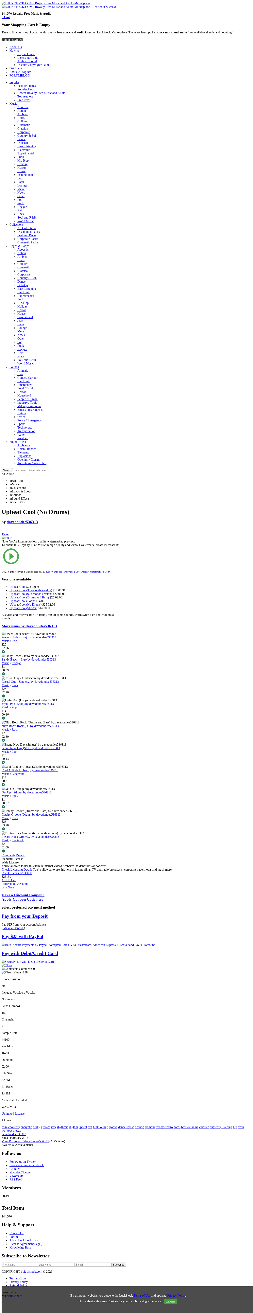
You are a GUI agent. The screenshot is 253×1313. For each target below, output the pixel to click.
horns (177, 1127)
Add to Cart (9, 880)
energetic (26, 1127)
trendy (160, 1127)
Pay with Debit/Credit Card (30, 953)
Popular (14, 82)
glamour (150, 1127)
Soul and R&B (26, 217)
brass (184, 1127)
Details (20, 855)
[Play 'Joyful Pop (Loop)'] (62, 718)
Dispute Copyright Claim (33, 64)
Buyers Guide (26, 54)
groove (113, 1127)
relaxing (193, 1127)
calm (5, 1127)
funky (36, 1127)
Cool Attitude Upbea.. (15, 770)
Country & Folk (27, 135)
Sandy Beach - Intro (14, 659)
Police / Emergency (29, 420)
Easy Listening (26, 146)
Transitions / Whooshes (31, 463)
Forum (13, 1236)
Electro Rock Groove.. (16, 836)
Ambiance (23, 445)
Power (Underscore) (14, 637)
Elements (23, 452)
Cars (20, 374)
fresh (241, 1127)
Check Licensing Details (17, 869)
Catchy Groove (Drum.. (16, 814)
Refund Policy (18, 1285)
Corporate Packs (27, 238)
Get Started (16, 68)
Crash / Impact (26, 449)
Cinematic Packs (27, 242)
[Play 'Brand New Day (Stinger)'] (62, 763)
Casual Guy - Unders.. (16, 681)
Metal (21, 189)
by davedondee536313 (42, 637)
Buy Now (8, 887)
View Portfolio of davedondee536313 (25, 1141)
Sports (21, 424)
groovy (45, 1127)
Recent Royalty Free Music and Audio (41, 93)
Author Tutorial (27, 61)
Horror (21, 167)
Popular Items (26, 89)
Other (21, 196)
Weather (22, 438)
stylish (130, 1127)
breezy (17, 1130)
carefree (204, 1127)
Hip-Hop (23, 160)
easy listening (223, 1127)
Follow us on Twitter (22, 1161)
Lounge (22, 185)
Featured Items (26, 85)
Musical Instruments (29, 409)
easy (17, 1127)
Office (21, 416)
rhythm (73, 1127)
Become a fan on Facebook (26, 1165)
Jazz (20, 178)
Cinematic (23, 125)
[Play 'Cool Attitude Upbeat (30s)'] (62, 785)
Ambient (22, 114)
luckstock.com (33, 1271)
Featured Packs (26, 235)
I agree (170, 1301)
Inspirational (25, 174)
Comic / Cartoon (27, 377)
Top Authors (25, 96)
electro (168, 1127)
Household (24, 395)
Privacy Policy (18, 1282)
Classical (22, 128)
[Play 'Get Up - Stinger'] (62, 807)
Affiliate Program (20, 72)
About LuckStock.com (23, 1240)
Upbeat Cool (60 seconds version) (30, 593)
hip (235, 1127)
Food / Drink (25, 388)
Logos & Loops (19, 246)
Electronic (23, 149)
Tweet (5, 534)
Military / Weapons (29, 406)
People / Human (27, 399)
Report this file (54, 571)
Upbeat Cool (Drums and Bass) (29, 597)
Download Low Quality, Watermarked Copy (87, 571)
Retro (20, 210)
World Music (25, 221)
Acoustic (22, 107)
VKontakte (16, 1176)
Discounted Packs (28, 231)
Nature (21, 413)
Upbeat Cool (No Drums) (25, 604)
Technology (24, 427)
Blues (21, 117)
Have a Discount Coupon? (23, 897)
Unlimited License (13, 1113)
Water (21, 434)
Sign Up (17, 39)
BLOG (25, 75)
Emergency (24, 384)
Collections (16, 224)
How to (14, 50)
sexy (53, 1127)
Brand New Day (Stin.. (16, 748)
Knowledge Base (20, 1247)
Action (21, 110)
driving (139, 1127)
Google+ (15, 1168)
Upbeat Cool (17, 586)
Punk (20, 203)
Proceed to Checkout (15, 883)
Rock (20, 214)
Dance (21, 139)
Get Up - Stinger (12, 792)
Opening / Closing (28, 459)
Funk (20, 157)
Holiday (22, 164)
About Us (15, 47)
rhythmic (62, 1127)
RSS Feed (15, 1179)
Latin (20, 182)
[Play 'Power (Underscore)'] (62, 652)
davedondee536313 (22, 522)
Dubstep (22, 142)
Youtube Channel (20, 1172)
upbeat (83, 1127)
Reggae (22, 206)
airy (212, 1127)
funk (96, 1127)
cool (11, 1127)
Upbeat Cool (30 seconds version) (30, 590)
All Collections (26, 228)
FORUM (15, 75)
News (21, 192)
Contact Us (16, 1233)
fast (90, 1127)
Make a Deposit (13, 928)
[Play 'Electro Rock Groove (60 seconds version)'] (62, 851)
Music (13, 103)
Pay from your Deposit (25, 916)
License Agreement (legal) (25, 1244)
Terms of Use (17, 1278)
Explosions (24, 456)
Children (22, 121)
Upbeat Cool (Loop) (22, 601)
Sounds (14, 367)
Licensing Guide (27, 57)
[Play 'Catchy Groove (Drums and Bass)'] (62, 829)
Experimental (25, 153)
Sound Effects (18, 441)
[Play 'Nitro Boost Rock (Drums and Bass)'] (62, 740)
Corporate (23, 132)
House (21, 171)
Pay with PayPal (22, 936)
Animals (22, 370)
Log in (6, 39)
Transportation (26, 431)
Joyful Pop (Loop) (13, 703)
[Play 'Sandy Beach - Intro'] (62, 674)
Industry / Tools (27, 402)
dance (122, 1127)
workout (7, 1130)
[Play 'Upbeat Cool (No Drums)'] (62, 557)
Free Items (23, 100)
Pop (19, 199)
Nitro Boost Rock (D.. (15, 726)
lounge (103, 1127)
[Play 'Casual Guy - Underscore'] (62, 696)
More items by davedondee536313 (29, 626)
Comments (8, 855)
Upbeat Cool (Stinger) (23, 608)
